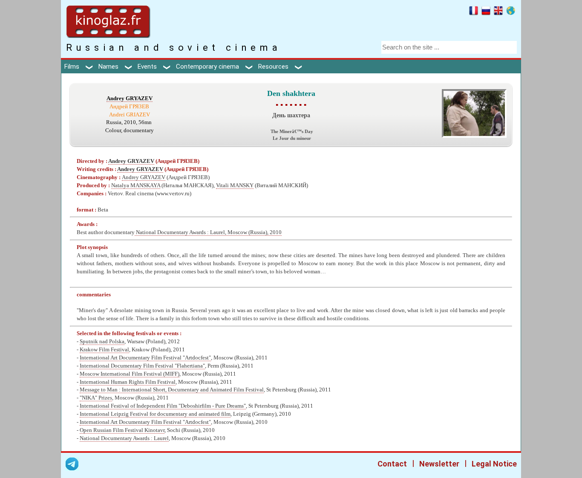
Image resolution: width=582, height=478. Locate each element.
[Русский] (486, 12)
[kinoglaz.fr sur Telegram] (72, 465)
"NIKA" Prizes (96, 398)
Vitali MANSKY (235, 185)
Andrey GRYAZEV (130, 98)
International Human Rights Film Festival (128, 382)
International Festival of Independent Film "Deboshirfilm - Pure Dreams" (163, 406)
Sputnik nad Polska (102, 342)
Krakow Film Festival (104, 350)
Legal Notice (494, 463)
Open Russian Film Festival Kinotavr (122, 430)
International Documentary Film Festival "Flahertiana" (142, 366)
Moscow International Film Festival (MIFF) (129, 374)
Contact (392, 463)
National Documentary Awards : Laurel (124, 438)
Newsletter (439, 463)
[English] (498, 12)
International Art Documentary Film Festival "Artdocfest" (145, 358)
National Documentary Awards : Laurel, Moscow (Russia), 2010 (208, 232)
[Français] (473, 12)
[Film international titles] (510, 12)
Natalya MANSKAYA (135, 185)
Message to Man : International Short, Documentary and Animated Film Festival (172, 390)
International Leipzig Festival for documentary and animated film (155, 414)
